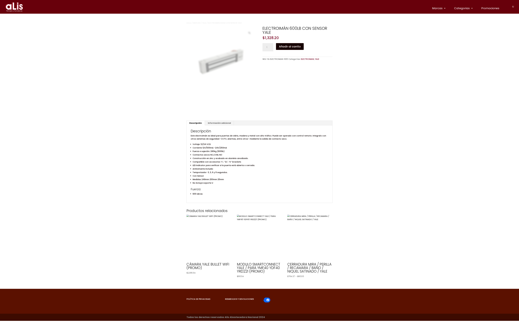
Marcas (437, 8)
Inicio (189, 23)
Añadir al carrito (290, 46)
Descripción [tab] (195, 123)
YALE (204, 23)
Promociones (490, 8)
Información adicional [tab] (219, 123)
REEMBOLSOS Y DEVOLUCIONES (239, 299)
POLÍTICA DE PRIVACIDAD (198, 299)
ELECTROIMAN (307, 59)
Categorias (462, 8)
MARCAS (196, 23)
